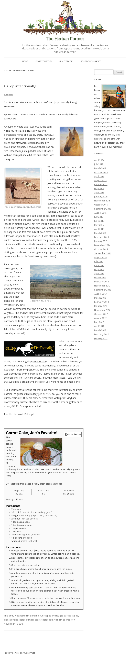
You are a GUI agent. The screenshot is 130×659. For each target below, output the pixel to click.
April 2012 (99, 326)
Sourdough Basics (91, 61)
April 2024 (99, 160)
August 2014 (100, 257)
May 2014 (99, 269)
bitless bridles (11, 619)
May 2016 (99, 188)
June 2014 (99, 265)
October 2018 (101, 172)
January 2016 (100, 196)
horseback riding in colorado (57, 619)
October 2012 (101, 313)
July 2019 (98, 164)
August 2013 (100, 293)
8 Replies (8, 94)
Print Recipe (74, 434)
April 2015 (99, 228)
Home (25, 61)
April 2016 (99, 192)
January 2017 (100, 184)
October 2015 (101, 204)
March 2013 (100, 297)
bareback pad (71, 615)
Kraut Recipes (66, 61)
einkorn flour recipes (40, 615)
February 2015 (101, 237)
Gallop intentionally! (20, 86)
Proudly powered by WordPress (19, 652)
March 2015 (100, 233)
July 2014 (98, 261)
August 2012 (100, 318)
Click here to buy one (40, 402)
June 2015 (99, 220)
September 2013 (102, 289)
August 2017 (100, 180)
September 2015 (102, 208)
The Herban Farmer (65, 38)
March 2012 (100, 330)
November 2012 (102, 309)
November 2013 (102, 285)
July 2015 (98, 216)
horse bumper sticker (30, 619)
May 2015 (99, 224)
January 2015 (100, 241)
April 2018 (99, 176)
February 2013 (101, 301)
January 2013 (100, 305)
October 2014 (101, 249)
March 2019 (100, 168)
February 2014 (101, 281)
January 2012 (100, 338)
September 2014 (102, 253)
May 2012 (99, 322)
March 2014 (100, 277)
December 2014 (102, 245)
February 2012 (101, 334)
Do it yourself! (44, 61)
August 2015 (100, 212)
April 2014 (99, 273)
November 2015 (102, 200)
